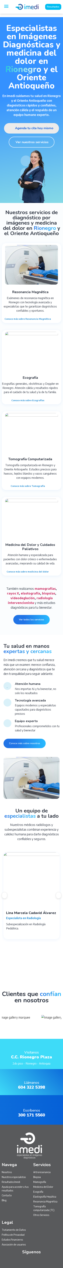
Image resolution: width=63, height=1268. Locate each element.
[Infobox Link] (31, 1054)
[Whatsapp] (15, 1261)
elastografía (30, 593)
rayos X (13, 593)
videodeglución (22, 598)
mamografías (45, 588)
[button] (4, 895)
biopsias (48, 593)
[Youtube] (31, 1261)
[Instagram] (23, 1261)
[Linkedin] (39, 1261)
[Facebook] (47, 1261)
